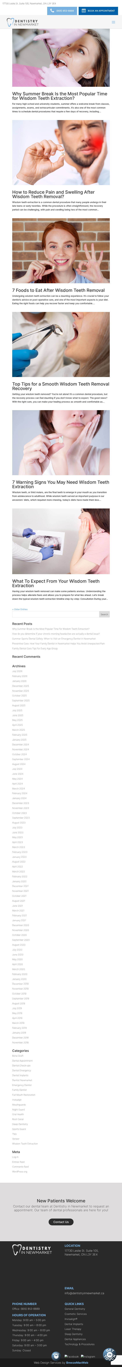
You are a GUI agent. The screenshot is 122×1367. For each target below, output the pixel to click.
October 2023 (19, 813)
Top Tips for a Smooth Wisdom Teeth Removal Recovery (60, 386)
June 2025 (17, 715)
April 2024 (17, 783)
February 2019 (19, 1027)
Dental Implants (20, 1075)
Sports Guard (19, 1129)
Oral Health (18, 1114)
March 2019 (18, 1023)
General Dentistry (75, 1308)
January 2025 (19, 739)
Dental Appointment (22, 1060)
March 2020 (18, 969)
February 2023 (19, 852)
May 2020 (17, 959)
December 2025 (20, 686)
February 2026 (19, 676)
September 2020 (21, 939)
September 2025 (21, 700)
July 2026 (17, 671)
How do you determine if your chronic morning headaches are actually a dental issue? (56, 633)
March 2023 (18, 847)
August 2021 (18, 900)
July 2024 (17, 768)
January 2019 (19, 1032)
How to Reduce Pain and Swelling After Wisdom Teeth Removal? (53, 194)
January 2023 (19, 857)
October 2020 (19, 935)
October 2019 (19, 993)
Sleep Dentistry (20, 1124)
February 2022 (19, 876)
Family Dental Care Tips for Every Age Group (35, 648)
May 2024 (17, 778)
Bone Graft (17, 1055)
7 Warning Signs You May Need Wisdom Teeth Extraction (60, 484)
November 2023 (20, 808)
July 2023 (17, 827)
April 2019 (17, 1018)
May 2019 (17, 1013)
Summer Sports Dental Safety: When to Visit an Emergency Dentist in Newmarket (54, 638)
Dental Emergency (21, 1070)
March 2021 (18, 910)
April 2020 (17, 964)
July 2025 (17, 710)
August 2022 (19, 861)
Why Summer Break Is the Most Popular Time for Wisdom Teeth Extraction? (59, 96)
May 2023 (17, 837)
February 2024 (19, 793)
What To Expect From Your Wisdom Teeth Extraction (56, 583)
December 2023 (20, 803)
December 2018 (20, 1037)
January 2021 (19, 920)
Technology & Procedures (80, 1344)
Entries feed (18, 1161)
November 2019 (20, 988)
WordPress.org (19, 1171)
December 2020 (20, 925)
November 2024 (20, 749)
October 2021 (19, 896)
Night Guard (18, 1109)
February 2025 (19, 734)
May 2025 (17, 720)
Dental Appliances (75, 1339)
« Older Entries (20, 609)
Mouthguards (19, 1104)
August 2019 (18, 1003)
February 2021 (19, 915)
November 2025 (20, 690)
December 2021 (20, 886)
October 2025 (19, 695)
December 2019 (20, 983)
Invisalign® (71, 1319)
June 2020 (17, 954)
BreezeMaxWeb (77, 1362)
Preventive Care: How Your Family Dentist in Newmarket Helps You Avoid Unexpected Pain (58, 643)
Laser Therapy (73, 1329)
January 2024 (19, 798)
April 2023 (17, 842)
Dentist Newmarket (22, 1080)
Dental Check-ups (21, 1065)
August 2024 (19, 764)
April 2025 (17, 725)
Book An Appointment (101, 10)
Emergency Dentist (22, 1085)
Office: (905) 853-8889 (26, 1308)
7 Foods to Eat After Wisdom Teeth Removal (58, 290)
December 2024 (20, 744)
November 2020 (20, 930)
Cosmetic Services (76, 1313)
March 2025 (18, 729)
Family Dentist (19, 1089)
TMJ (14, 1134)
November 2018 (20, 1042)
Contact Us (61, 1222)
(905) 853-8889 (65, 10)
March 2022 (18, 871)
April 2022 (17, 866)
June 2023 (17, 832)
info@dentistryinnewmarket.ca (84, 1293)
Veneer (15, 1138)
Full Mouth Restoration (23, 1094)
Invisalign (17, 1099)
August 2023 (19, 822)
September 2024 (21, 759)
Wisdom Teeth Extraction (25, 1143)
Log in (15, 1157)
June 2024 (17, 773)
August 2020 (18, 944)
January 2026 (19, 681)
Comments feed (20, 1166)
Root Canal (18, 1119)
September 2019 (20, 998)
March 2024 (18, 788)
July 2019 (17, 1008)
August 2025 (18, 705)
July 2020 (17, 949)
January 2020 (19, 979)
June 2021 (17, 905)
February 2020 (19, 974)
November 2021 (20, 891)
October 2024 (19, 754)
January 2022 (19, 881)
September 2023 (21, 817)
